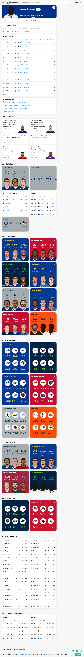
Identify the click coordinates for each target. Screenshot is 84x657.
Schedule (34, 193)
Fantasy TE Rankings (9, 472)
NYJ (21, 50)
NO (25, 631)
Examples (22, 649)
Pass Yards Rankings (9, 408)
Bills (6, 547)
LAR (53, 627)
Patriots (7, 543)
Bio (42, 15)
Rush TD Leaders (8, 290)
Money (9, 649)
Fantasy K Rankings (37, 472)
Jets (6, 554)
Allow (78, 654)
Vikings (35, 568)
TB (21, 80)
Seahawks (36, 595)
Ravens (7, 564)
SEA (53, 623)
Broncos (7, 595)
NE (20, 57)
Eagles (35, 543)
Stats (28, 15)
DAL (21, 83)
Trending (15, 649)
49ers (35, 603)
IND (53, 199)
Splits (38, 15)
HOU (21, 65)
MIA (21, 54)
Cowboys (36, 547)
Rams (35, 599)
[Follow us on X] (81, 651)
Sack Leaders (35, 314)
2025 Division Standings (10, 193)
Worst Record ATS (36, 502)
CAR (25, 627)
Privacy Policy (50, 654)
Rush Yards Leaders (37, 240)
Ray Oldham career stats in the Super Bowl (18, 105)
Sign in (76, 2)
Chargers (8, 599)
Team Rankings (35, 167)
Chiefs (7, 603)
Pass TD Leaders (36, 264)
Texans (7, 203)
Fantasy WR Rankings (37, 446)
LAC (14, 623)
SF (41, 627)
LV (25, 635)
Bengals (7, 568)
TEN (14, 635)
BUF (21, 43)
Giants (35, 554)
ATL (41, 638)
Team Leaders (7, 167)
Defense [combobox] (33, 21)
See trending (9, 111)
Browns (7, 572)
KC (53, 203)
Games (33, 15)
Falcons (35, 585)
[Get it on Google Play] (77, 651)
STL (21, 46)
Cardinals (36, 607)
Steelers (7, 561)
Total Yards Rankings (9, 376)
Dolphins (7, 551)
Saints (35, 589)
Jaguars (7, 199)
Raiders (7, 607)
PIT (21, 31)
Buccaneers (36, 582)
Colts (38, 9)
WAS (53, 210)
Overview (23, 15)
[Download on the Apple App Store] (73, 651)
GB (25, 638)
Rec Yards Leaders (9, 264)
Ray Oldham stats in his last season (16, 108)
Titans (7, 210)
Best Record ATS (8, 502)
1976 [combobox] (4, 21)
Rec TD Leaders (36, 290)
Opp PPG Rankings (36, 344)
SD (21, 61)
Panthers (36, 578)
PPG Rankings (7, 344)
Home (3, 649)
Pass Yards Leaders (9, 240)
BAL (42, 199)
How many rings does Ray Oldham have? (17, 102)
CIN (21, 87)
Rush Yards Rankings (37, 376)
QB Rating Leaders (8, 314)
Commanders (37, 551)
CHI (41, 631)
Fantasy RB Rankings (9, 446)
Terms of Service (27, 654)
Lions (34, 572)
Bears (35, 561)
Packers (35, 564)
